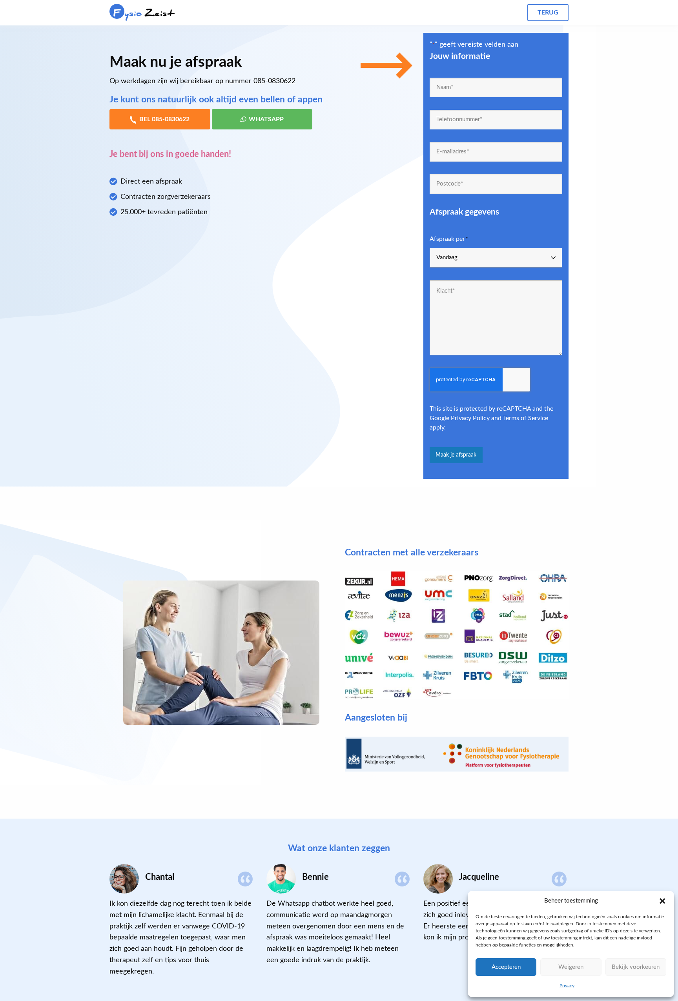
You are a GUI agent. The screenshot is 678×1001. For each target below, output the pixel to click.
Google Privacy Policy (460, 418)
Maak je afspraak (456, 455)
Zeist (144, 13)
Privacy (567, 985)
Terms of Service (525, 418)
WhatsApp (266, 119)
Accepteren (506, 967)
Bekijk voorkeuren (636, 967)
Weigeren (570, 967)
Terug (548, 12)
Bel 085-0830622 (164, 119)
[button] (662, 901)
